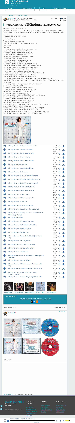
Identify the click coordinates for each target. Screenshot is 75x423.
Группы (10, 9)
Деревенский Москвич (30, 414)
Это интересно (29, 19)
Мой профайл (31, 409)
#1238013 (62, 311)
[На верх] (1, 406)
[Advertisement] (35, 377)
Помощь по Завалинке (60, 411)
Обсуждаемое (16, 19)
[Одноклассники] (37, 301)
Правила (59, 408)
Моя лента (35, 19)
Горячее (8, 19)
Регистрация (22, 16)
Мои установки (31, 411)
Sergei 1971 (11, 312)
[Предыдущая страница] (1, 409)
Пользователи (27, 9)
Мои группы (45, 406)
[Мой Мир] (39, 301)
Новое (23, 19)
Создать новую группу (46, 411)
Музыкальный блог (61, 9)
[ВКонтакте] (34, 301)
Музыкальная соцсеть (19, 2)
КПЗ (43, 9)
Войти (11, 16)
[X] (32, 301)
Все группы (45, 408)
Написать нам (61, 406)
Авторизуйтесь (8, 394)
